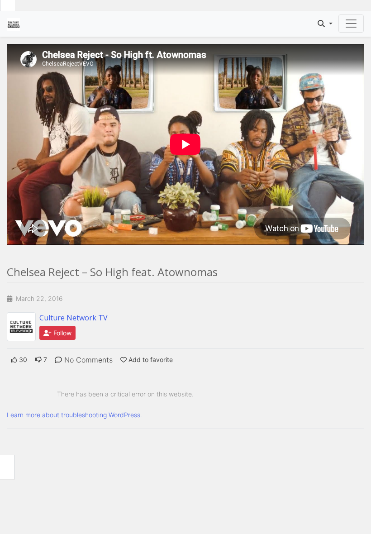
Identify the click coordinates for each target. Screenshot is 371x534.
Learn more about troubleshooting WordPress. (74, 415)
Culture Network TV (73, 318)
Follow (61, 333)
